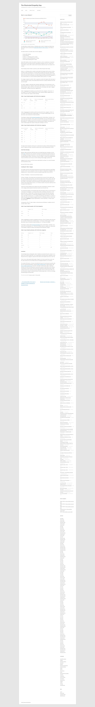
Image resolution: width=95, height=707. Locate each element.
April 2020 (61, 574)
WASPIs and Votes (63, 243)
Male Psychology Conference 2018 (65, 310)
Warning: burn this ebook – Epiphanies (47, 281)
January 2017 (62, 623)
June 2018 (61, 602)
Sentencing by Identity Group (65, 57)
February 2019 (62, 592)
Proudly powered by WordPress (26, 702)
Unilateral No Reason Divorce (65, 279)
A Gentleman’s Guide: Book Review (65, 149)
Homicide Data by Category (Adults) (66, 230)
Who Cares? (62, 362)
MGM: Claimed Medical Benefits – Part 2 (66, 368)
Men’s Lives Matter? (63, 215)
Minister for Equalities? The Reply (65, 222)
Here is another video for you (26, 265)
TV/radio (61, 683)
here (24, 153)
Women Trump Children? (64, 275)
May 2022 (61, 552)
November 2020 (62, 567)
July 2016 (61, 628)
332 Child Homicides (63, 381)
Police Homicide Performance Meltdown (66, 233)
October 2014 (62, 651)
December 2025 (62, 522)
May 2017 (61, 618)
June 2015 (61, 641)
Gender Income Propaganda (64, 480)
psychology (62, 678)
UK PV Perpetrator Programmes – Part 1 (66, 352)
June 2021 (61, 560)
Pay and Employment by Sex (64, 409)
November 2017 (62, 610)
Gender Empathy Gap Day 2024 (65, 70)
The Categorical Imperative (64, 388)
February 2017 (62, 622)
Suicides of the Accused (64, 225)
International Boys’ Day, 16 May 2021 (66, 163)
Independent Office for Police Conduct (41, 47)
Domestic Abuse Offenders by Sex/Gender (67, 134)
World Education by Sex (64, 326)
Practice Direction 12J (63, 342)
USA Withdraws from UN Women (65, 32)
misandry (61, 674)
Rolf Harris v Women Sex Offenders (66, 426)
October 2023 (62, 540)
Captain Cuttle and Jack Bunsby (65, 166)
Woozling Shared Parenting (64, 288)
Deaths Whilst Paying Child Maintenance (66, 199)
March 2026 (62, 519)
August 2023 (62, 542)
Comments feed (62, 694)
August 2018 (62, 599)
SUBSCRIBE (39, 10)
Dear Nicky (62, 489)
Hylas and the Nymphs (64, 324)
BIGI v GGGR (62, 282)
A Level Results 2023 (63, 100)
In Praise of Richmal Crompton (65, 400)
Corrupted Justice (63, 287)
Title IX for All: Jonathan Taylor (65, 61)
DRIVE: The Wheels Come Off (64, 209)
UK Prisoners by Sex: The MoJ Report (66, 333)
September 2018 (62, 598)
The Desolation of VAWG (64, 442)
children (61, 660)
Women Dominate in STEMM (65, 419)
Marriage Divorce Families (64, 673)
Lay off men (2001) (63, 483)
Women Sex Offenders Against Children (66, 337)
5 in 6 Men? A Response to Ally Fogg (66, 452)
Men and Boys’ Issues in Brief (67, 511)
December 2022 (62, 547)
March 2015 (62, 644)
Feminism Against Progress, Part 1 (65, 107)
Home (22, 10)
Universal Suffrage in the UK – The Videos (67, 339)
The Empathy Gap (63, 416)
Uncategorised (62, 685)
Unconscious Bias (63, 358)
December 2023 (62, 539)
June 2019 (61, 588)
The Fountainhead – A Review (65, 190)
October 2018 (62, 597)
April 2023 (61, 543)
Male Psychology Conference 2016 (65, 406)
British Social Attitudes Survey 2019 (66, 255)
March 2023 (62, 544)
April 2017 (61, 619)
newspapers (62, 676)
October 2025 (62, 523)
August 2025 (62, 525)
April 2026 (61, 518)
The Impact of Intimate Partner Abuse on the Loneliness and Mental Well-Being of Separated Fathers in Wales (67, 43)
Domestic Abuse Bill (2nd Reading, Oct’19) (67, 245)
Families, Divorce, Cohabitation (65, 402)
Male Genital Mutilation (64, 446)
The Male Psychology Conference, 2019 (66, 266)
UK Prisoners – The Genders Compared (66, 472)
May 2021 (61, 561)
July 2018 (61, 601)
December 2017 (62, 609)
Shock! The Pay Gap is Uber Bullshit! (66, 318)
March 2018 (62, 605)
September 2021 (62, 556)
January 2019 (62, 593)
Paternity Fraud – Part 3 (64, 464)
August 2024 (62, 535)
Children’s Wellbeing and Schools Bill (66, 53)
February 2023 (62, 546)
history (61, 669)
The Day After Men (63, 447)
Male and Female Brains (64, 422)
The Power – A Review (63, 325)
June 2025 (61, 527)
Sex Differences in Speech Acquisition (66, 132)
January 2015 (62, 647)
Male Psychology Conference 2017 (65, 355)
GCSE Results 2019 (63, 254)
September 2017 (62, 613)
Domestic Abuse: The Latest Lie (65, 261)
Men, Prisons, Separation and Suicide (66, 363)
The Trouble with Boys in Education (66, 485)
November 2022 (62, 548)
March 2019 (62, 590)
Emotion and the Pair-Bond (64, 391)
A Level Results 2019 (63, 253)
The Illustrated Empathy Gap (31, 5)
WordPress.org (62, 695)
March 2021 (62, 564)
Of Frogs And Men (63, 309)
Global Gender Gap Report (64, 477)
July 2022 (61, 551)
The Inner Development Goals (65, 95)
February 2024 (62, 538)
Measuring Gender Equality (64, 238)
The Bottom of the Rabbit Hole (65, 385)
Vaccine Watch (62, 127)
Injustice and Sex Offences (64, 29)
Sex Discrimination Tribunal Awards (66, 250)
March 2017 (62, 620)
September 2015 (62, 639)
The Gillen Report (63, 284)
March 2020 (62, 576)
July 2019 (61, 586)
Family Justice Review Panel (64, 264)
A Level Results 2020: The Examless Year (66, 207)
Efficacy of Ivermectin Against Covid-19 (66, 146)
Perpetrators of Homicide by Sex (65, 376)
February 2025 (62, 530)
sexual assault (62, 680)
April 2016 (61, 632)
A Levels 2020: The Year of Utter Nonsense (67, 194)
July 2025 (61, 526)
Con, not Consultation (63, 493)
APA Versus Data (63, 278)
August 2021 (62, 557)
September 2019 (62, 584)
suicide (33, 275)
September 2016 (62, 626)
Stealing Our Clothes (63, 448)
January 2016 (62, 634)
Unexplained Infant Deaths (64, 393)
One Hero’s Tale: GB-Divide (64, 121)
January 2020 (62, 578)
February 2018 (62, 606)
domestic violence (63, 661)
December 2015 (62, 635)
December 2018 (62, 594)
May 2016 (61, 631)
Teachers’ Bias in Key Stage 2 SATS (65, 321)
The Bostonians (62, 131)
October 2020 (62, 568)
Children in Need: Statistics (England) (66, 236)
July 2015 (61, 640)
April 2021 (61, 563)
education (61, 662)
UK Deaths (62, 459)
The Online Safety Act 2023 (64, 85)
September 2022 (62, 549)
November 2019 (62, 581)
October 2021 (62, 555)
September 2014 (62, 652)
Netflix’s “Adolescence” (64, 56)
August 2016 (62, 627)
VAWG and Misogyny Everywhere (65, 27)
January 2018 (62, 607)
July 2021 (61, 559)
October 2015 (62, 637)
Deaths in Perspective (63, 175)
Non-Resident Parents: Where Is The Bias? (67, 299)
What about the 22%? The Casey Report (66, 50)
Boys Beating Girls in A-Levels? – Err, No (66, 346)
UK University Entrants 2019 (64, 204)
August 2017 (62, 614)
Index (26, 10)
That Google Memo (63, 345)
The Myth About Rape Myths (65, 161)
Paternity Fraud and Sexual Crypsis (66, 383)
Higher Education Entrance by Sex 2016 (66, 359)
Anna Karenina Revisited (64, 247)
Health (61, 668)
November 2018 (62, 595)
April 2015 (61, 643)
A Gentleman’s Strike (63, 69)
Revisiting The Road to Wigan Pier (65, 371)
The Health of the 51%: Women (65, 417)
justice (61, 672)
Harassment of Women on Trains (65, 437)
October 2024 (62, 534)
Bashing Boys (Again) (63, 35)
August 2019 (62, 585)
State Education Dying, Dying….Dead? (66, 184)
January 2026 (62, 521)
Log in (61, 691)
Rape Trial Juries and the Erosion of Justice (67, 102)
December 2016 (62, 624)
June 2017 (61, 616)
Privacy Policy (32, 10)
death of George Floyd (41, 264)
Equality (30, 275)
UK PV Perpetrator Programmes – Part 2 (66, 349)
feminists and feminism (64, 665)
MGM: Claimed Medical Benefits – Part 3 (66, 366)
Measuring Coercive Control (64, 258)
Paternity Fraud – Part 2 (64, 467)
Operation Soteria (63, 113)
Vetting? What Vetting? (64, 220)
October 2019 (62, 582)
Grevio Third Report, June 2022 (65, 124)
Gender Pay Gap (62, 335)
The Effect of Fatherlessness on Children (66, 293)
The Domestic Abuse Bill (64, 263)
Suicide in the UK (63, 484)
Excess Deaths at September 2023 (65, 92)
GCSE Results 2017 (63, 343)
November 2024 (62, 532)
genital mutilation (63, 666)
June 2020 (61, 572)
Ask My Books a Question (64, 49)
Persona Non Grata (63, 351)
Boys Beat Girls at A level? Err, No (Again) (66, 46)
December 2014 (62, 648)
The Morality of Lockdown (64, 221)
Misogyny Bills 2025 (63, 60)
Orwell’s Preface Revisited (64, 475)
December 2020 (62, 565)
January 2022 (62, 553)
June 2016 (61, 630)
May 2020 (61, 573)
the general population (36, 117)
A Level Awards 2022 (63, 120)
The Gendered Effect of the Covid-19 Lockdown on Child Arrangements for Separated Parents (28, 283)
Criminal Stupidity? (63, 192)
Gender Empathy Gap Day (64, 155)
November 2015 (62, 636)
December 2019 (62, 580)
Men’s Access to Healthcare (64, 313)
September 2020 (62, 569)
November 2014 (62, 649)
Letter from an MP (63, 396)
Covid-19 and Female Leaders (65, 201)
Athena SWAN (62, 455)
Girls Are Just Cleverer (63, 154)
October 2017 (62, 611)
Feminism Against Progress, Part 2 (65, 104)
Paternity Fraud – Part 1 (64, 469)
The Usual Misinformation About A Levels (67, 307)
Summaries (62, 157)
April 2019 (61, 589)
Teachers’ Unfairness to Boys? (65, 450)
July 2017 (61, 615)
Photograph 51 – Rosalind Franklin (65, 431)
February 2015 (62, 645)
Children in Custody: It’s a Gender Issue (66, 241)
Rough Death (62, 283)
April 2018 (61, 603)
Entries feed (62, 693)
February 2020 (62, 577)
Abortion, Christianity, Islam (64, 24)
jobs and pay (62, 670)
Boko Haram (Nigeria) (63, 488)
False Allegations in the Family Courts (66, 196)
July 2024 (61, 536)
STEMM (61, 681)
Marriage (61, 405)
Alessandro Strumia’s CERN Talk (65, 301)
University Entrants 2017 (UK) (65, 328)
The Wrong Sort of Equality (64, 423)
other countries (62, 677)
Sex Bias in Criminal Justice (64, 296)
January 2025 (62, 531)
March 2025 (62, 528)
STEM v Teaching (63, 460)
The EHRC (61, 412)
